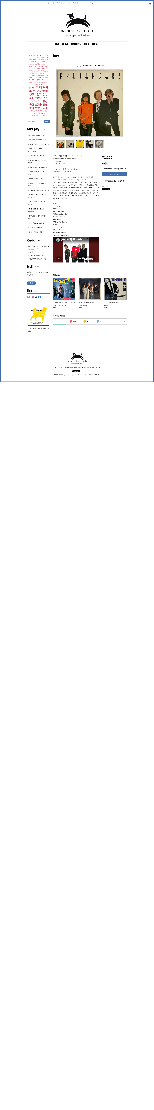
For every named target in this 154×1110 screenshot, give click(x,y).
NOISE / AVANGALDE (36, 179)
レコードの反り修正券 (36, 232)
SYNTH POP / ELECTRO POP (39, 144)
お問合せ (32, 252)
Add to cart (114, 174)
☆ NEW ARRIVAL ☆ (37, 135)
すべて (59, 321)
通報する (104, 186)
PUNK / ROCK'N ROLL (36, 156)
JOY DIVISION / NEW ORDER (39, 190)
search (46, 121)
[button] (76, 44)
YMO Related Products (36, 223)
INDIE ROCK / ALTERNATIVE (39, 167)
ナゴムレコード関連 (35, 227)
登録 (31, 283)
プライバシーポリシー (36, 255)
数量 (103, 164)
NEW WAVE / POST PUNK (38, 140)
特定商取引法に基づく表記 (38, 259)
